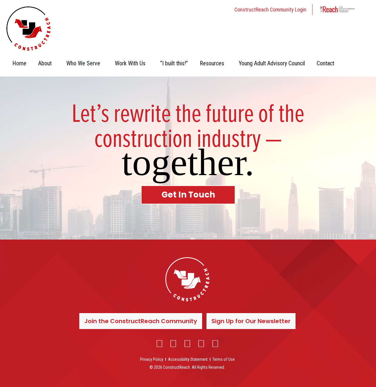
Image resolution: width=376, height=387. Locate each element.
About (45, 63)
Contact (325, 63)
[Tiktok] (215, 343)
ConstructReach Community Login (270, 9)
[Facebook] (159, 343)
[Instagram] (174, 343)
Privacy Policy (151, 359)
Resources (212, 63)
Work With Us (130, 63)
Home (19, 63)
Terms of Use (223, 359)
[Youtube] (201, 343)
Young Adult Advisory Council (272, 63)
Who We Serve (83, 63)
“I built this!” (174, 63)
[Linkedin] (187, 343)
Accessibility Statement (188, 359)
